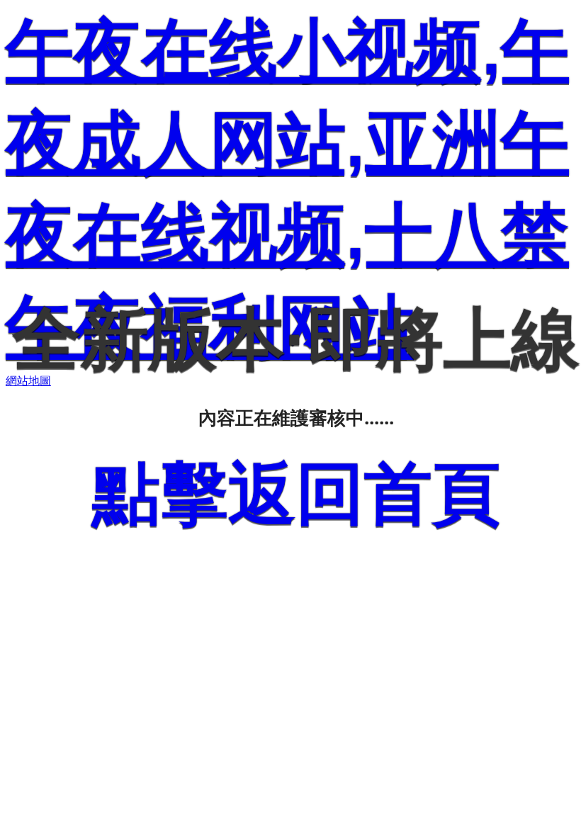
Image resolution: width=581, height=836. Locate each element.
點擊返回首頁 (296, 493)
